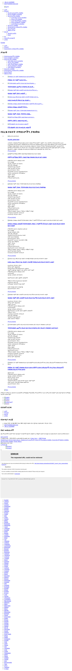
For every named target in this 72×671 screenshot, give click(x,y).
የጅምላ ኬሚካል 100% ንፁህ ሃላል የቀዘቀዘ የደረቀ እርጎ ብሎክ (27, 157)
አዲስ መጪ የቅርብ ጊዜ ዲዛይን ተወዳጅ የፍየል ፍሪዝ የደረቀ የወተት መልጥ (31, 262)
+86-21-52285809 (9, 2)
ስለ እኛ (6, 32)
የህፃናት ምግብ (11, 30)
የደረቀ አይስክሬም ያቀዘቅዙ (18, 22)
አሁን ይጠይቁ (4, 437)
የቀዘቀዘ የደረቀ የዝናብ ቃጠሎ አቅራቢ (10, 440)
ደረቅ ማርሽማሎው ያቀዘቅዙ (18, 20)
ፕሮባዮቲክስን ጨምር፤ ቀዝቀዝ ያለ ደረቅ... (21, 87)
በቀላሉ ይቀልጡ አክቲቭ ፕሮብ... (18, 107)
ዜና (5, 36)
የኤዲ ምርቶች (11, 28)
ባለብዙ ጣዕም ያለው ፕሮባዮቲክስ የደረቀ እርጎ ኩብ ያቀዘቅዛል (27, 187)
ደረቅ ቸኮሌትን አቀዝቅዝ (17, 24)
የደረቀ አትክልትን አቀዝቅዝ (15, 14)
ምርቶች (6, 11)
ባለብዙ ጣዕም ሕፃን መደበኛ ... (17, 93)
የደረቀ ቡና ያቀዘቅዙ (13, 25)
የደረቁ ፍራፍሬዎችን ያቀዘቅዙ (15, 13)
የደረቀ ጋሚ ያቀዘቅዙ (16, 19)
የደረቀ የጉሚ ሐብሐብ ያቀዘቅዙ (43, 440)
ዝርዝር (14, 151)
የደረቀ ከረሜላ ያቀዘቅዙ (14, 16)
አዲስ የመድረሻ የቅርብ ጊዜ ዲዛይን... (19, 100)
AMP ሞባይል (42, 438)
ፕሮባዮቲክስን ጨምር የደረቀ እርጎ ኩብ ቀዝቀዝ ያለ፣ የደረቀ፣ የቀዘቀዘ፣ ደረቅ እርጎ (33, 328)
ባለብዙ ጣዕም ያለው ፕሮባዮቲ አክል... (19, 114)
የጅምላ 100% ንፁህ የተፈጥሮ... (18, 121)
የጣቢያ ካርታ (34, 438)
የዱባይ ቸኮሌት (18, 441)
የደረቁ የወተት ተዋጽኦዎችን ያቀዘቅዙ (17, 27)
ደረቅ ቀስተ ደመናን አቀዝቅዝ (18, 17)
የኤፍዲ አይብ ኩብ (13, 139)
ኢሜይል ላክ (4, 444)
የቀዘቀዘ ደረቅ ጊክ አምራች (28, 440)
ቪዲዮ (9, 35)
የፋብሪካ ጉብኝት (12, 33)
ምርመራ (10, 151)
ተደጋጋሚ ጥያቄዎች (9, 38)
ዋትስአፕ (9, 446)
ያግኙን (6, 39)
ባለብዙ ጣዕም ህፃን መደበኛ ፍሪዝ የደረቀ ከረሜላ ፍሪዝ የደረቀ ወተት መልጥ (31, 298)
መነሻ (5, 9)
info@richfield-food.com (11, 3)
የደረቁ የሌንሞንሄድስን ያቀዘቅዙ (60, 440)
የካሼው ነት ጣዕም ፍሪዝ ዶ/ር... (17, 80)
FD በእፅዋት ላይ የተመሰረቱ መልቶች (19, 127)
